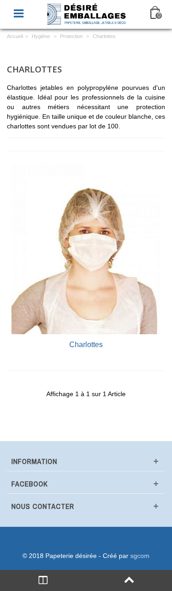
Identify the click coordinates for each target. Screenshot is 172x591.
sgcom (140, 555)
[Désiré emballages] (87, 13)
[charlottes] (86, 249)
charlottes (86, 344)
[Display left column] (43, 580)
